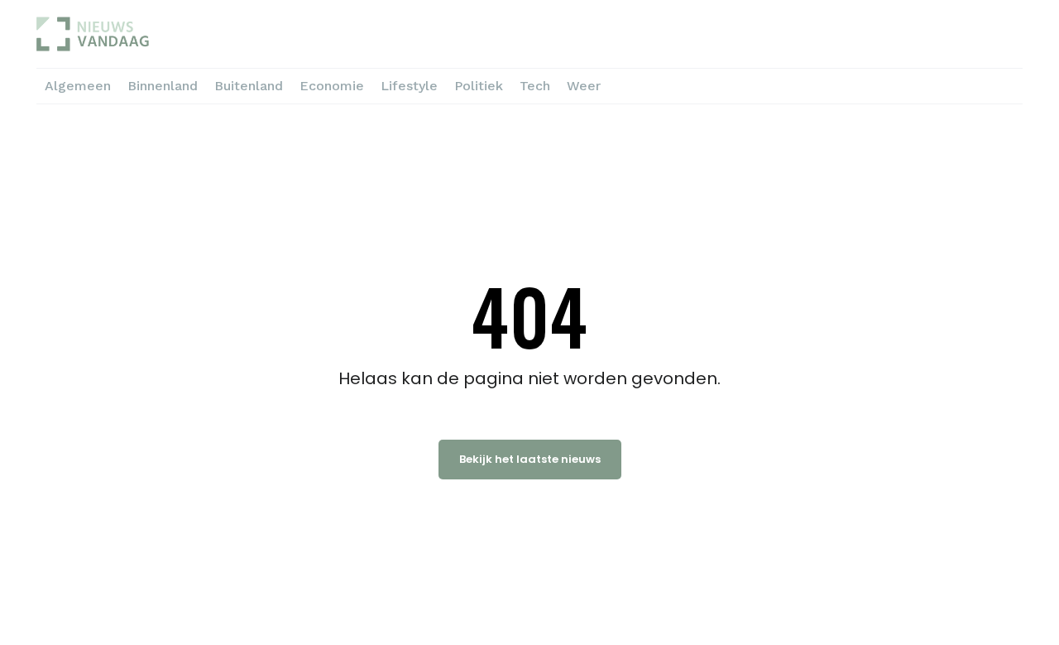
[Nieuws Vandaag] (171, 34)
